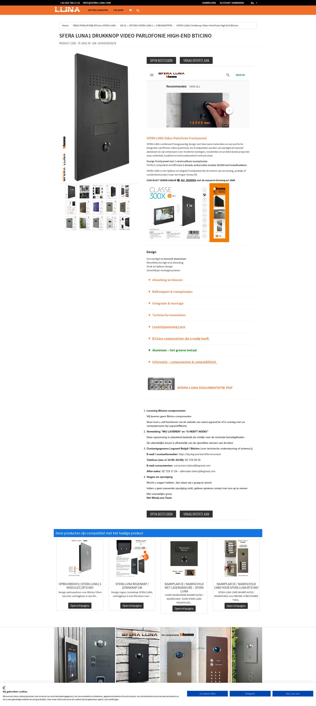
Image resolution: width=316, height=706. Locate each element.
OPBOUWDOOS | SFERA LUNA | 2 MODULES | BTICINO (80, 586)
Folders (118, 10)
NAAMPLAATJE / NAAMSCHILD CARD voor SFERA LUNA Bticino (236, 586)
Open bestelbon (161, 60)
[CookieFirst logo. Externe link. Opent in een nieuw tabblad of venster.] (4, 688)
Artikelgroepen (98, 10)
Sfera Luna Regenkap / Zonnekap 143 (132, 586)
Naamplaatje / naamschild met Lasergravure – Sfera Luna (184, 587)
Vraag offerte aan (196, 60)
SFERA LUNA (187, 388)
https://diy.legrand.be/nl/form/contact (200, 454)
